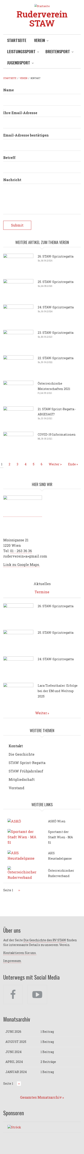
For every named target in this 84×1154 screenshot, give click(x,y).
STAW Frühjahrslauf (26, 771)
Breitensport (57, 51)
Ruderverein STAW (42, 18)
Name (8, 90)
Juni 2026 (13, 1032)
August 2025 (15, 1042)
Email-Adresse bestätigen (26, 135)
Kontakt (16, 746)
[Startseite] (42, 6)
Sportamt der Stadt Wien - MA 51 (60, 837)
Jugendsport (18, 62)
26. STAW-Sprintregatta (55, 256)
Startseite (16, 40)
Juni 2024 (13, 1052)
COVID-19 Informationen (57, 434)
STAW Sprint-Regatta (27, 762)
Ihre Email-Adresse (20, 112)
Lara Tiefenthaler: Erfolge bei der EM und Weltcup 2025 (58, 690)
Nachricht (12, 179)
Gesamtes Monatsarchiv (41, 1097)
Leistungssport (21, 51)
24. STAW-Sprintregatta (56, 307)
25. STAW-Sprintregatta (55, 282)
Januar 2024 (16, 1072)
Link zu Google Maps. (21, 564)
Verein (39, 40)
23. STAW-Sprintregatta (55, 333)
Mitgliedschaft (22, 779)
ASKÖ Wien (56, 821)
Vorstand (16, 788)
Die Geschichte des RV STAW (44, 940)
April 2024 (14, 1062)
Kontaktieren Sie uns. (19, 953)
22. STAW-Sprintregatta (55, 358)
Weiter (41, 713)
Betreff (9, 157)
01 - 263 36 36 (21, 550)
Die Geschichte (21, 754)
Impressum (12, 961)
